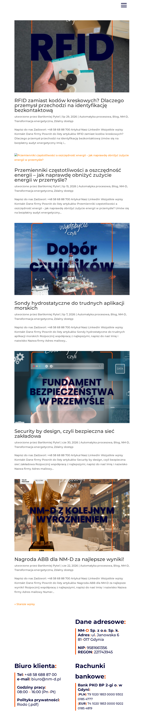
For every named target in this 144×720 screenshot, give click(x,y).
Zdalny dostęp (64, 121)
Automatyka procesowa (95, 116)
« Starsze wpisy (24, 604)
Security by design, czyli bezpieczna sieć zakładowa (64, 433)
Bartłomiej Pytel (49, 116)
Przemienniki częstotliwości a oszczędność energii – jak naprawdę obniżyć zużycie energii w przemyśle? (67, 175)
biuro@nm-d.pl (46, 679)
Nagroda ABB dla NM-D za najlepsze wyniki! (69, 559)
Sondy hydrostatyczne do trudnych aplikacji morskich (69, 305)
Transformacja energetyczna (33, 121)
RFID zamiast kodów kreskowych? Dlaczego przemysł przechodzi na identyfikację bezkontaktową (69, 105)
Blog (115, 116)
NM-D (124, 116)
